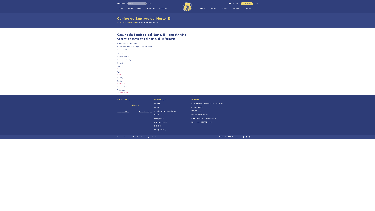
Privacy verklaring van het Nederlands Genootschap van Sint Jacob (138, 137)
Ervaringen (163, 8)
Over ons (130, 8)
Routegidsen (121, 83)
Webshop (236, 8)
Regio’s (202, 8)
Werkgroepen (159, 118)
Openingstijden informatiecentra (165, 111)
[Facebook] (233, 3)
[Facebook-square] (230, 3)
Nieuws (213, 8)
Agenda (224, 8)
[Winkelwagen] (257, 3)
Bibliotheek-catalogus (130, 22)
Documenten (121, 69)
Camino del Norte (123, 92)
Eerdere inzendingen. (145, 112)
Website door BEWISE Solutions (229, 137)
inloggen (122, 3)
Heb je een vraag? (160, 122)
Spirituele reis (150, 8)
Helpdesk (157, 126)
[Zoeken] (145, 3)
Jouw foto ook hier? (123, 112)
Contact (248, 8)
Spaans (119, 74)
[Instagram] (237, 3)
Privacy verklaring (160, 130)
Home (121, 8)
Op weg (139, 8)
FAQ (150, 3)
